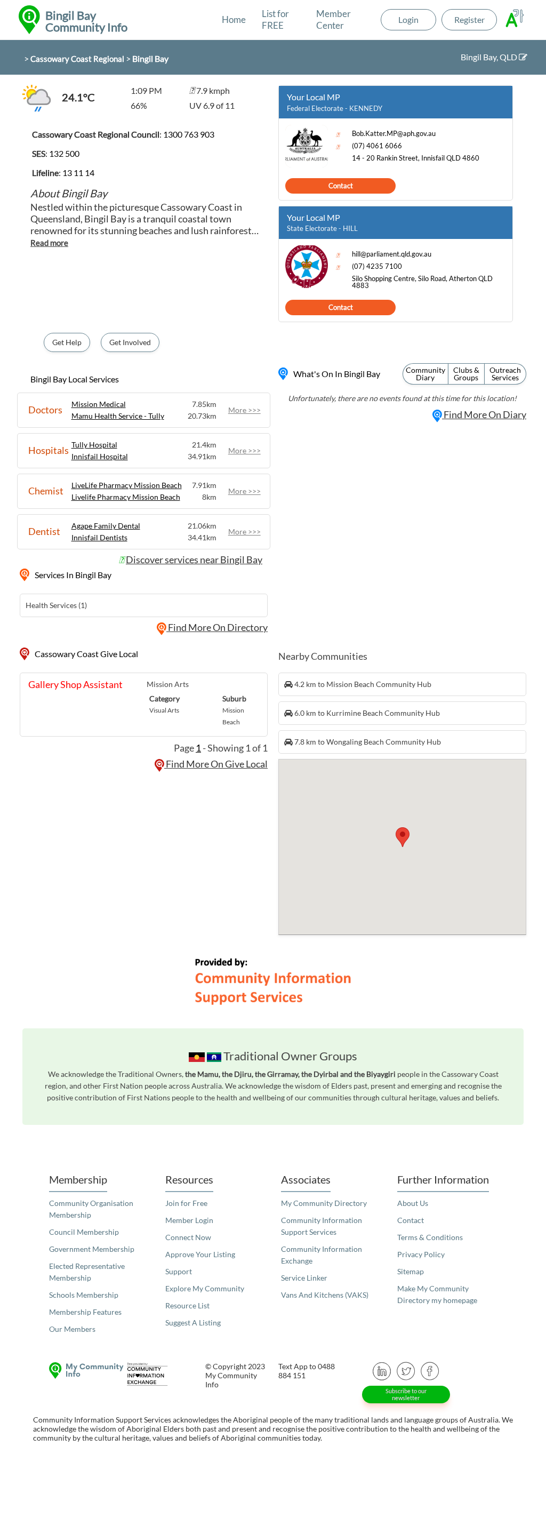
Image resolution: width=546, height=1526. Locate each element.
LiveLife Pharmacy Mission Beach (126, 485)
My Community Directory (324, 1203)
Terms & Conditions (430, 1237)
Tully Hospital (94, 444)
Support (178, 1271)
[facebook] (430, 1370)
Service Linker (304, 1277)
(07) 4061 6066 (377, 145)
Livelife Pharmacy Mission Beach (125, 496)
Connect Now (188, 1237)
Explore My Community (204, 1288)
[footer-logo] (74, 1370)
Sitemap (410, 1271)
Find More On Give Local (216, 764)
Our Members (72, 1328)
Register (469, 19)
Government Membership (91, 1248)
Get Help (67, 342)
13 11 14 (78, 172)
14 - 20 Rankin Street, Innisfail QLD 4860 (415, 158)
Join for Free (186, 1203)
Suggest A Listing (193, 1322)
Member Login (189, 1220)
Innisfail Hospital (99, 456)
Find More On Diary (484, 414)
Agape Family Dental (105, 525)
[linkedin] (382, 1370)
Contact (340, 185)
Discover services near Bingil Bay (194, 559)
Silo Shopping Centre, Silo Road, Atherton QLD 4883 (422, 282)
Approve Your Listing (200, 1254)
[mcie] (147, 1374)
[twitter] (406, 1370)
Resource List (187, 1305)
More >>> (244, 409)
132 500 (64, 153)
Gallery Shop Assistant (75, 684)
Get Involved (130, 342)
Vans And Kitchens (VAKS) (324, 1294)
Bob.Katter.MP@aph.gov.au (394, 133)
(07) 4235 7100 (377, 266)
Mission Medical (98, 404)
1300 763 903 (188, 134)
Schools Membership (83, 1294)
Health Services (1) (56, 605)
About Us (412, 1203)
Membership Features (85, 1311)
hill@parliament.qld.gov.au (391, 254)
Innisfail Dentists (99, 537)
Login (408, 19)
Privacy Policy (421, 1254)
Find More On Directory (217, 627)
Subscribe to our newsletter (406, 1394)
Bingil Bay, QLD (490, 57)
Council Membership (84, 1231)
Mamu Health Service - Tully (117, 415)
